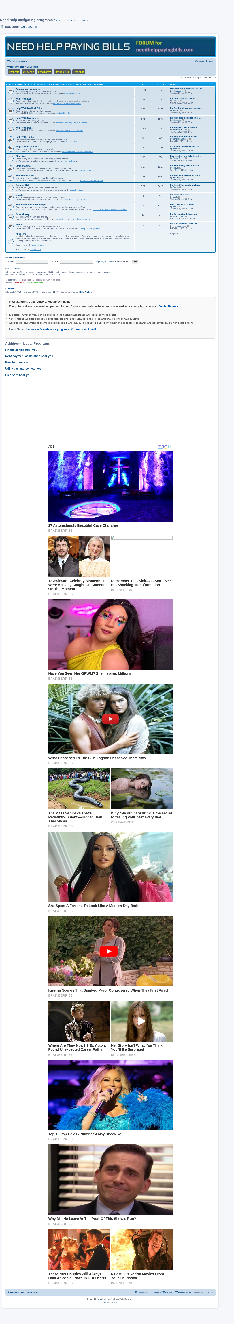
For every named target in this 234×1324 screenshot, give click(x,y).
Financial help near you (21, 349)
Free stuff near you (18, 375)
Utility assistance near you (23, 368)
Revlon (176, 101)
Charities (21, 156)
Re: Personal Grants (180, 195)
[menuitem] (24, 61)
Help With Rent (24, 127)
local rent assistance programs (69, 130)
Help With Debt (24, 98)
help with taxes (71, 141)
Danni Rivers (178, 158)
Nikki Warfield (86, 292)
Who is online (13, 268)
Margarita (177, 120)
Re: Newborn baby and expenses (186, 108)
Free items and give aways (31, 204)
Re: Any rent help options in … (185, 127)
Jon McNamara (168, 306)
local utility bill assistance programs (77, 151)
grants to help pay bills (76, 200)
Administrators (19, 282)
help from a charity (68, 161)
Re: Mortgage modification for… (185, 118)
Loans (19, 224)
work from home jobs (87, 170)
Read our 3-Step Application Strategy (72, 20)
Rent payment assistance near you (29, 356)
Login (8, 257)
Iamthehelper (178, 216)
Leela (175, 197)
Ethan (175, 206)
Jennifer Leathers (180, 139)
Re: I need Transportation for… (185, 185)
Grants (19, 195)
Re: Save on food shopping (183, 214)
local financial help (72, 94)
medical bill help (63, 113)
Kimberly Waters (180, 130)
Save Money (22, 214)
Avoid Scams (29, 26)
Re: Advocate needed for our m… (186, 175)
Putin (175, 148)
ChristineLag (178, 91)
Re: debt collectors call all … (184, 98)
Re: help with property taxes (183, 137)
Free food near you (18, 362)
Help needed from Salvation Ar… (186, 156)
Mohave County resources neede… (187, 89)
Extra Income (23, 166)
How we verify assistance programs (47, 329)
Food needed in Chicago (182, 204)
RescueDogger (179, 226)
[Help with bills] (110, 46)
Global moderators (35, 282)
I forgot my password (104, 261)
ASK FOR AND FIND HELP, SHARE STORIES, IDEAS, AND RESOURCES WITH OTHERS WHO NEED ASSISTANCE (55, 84)
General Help (23, 185)
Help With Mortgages (27, 118)
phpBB (101, 1299)
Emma (176, 187)
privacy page (35, 249)
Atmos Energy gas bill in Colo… (185, 146)
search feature (76, 190)
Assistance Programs (28, 89)
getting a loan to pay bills (90, 229)
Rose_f (176, 110)
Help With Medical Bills (29, 108)
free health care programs (91, 180)
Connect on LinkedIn (84, 329)
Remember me (122, 261)
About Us (21, 233)
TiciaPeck (177, 177)
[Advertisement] (88, 10)
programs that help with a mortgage (71, 123)
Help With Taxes (25, 137)
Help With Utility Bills (28, 146)
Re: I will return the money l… (184, 224)
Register (20, 257)
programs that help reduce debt (67, 103)
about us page (38, 245)
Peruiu (176, 168)
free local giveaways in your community (110, 209)
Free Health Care (25, 175)
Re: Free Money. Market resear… (185, 166)
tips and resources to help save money (73, 219)
